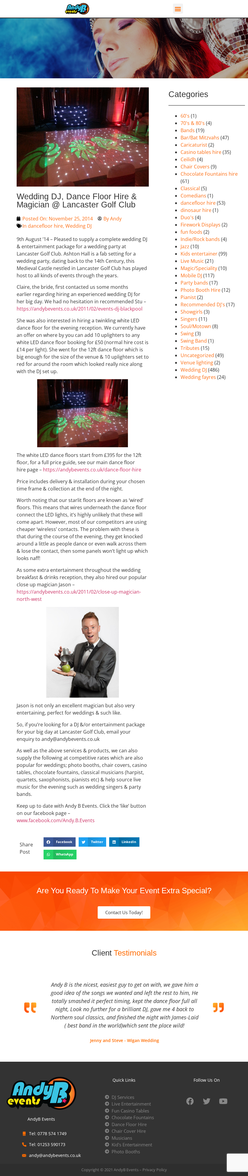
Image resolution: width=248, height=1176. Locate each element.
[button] (178, 9)
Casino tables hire (201, 152)
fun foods (191, 232)
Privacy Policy (154, 1169)
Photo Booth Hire (200, 290)
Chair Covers (195, 166)
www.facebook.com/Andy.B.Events (56, 820)
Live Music (192, 261)
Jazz (185, 246)
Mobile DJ (191, 275)
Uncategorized (197, 355)
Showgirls (192, 311)
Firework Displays (200, 224)
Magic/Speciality (199, 268)
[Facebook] (189, 1101)
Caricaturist (194, 145)
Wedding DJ (78, 226)
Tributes (190, 348)
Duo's (187, 217)
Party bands (194, 282)
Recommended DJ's (203, 304)
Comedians (193, 195)
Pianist (188, 297)
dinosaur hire (196, 210)
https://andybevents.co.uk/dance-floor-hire (92, 469)
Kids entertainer (199, 253)
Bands (188, 130)
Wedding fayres (198, 377)
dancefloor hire (45, 226)
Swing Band (194, 340)
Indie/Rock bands (200, 239)
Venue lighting (197, 362)
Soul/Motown (196, 326)
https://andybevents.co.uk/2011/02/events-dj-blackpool (79, 308)
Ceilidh (188, 159)
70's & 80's (193, 123)
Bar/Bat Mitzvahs (200, 137)
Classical (190, 188)
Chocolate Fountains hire (209, 174)
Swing (187, 333)
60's (185, 115)
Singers (189, 319)
